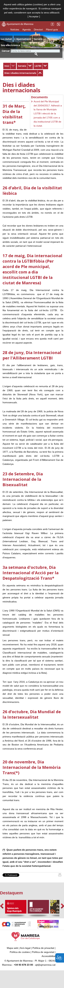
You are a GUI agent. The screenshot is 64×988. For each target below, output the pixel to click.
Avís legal (25, 948)
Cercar (6, 50)
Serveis (22, 65)
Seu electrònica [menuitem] (10, 45)
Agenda (26, 29)
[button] (2, 906)
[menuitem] (9, 66)
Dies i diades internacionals (20, 72)
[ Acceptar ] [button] (34, 16)
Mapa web (12, 948)
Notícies (14, 29)
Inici (6, 65)
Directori (38, 29)
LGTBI (38, 65)
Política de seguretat (43, 952)
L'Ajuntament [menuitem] (22, 39)
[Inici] (59, 875)
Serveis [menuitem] (38, 39)
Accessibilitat (48, 956)
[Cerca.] (36, 54)
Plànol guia (52, 29)
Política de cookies (20, 952)
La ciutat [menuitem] (6, 39)
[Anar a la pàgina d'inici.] (17, 25)
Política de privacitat (43, 948)
